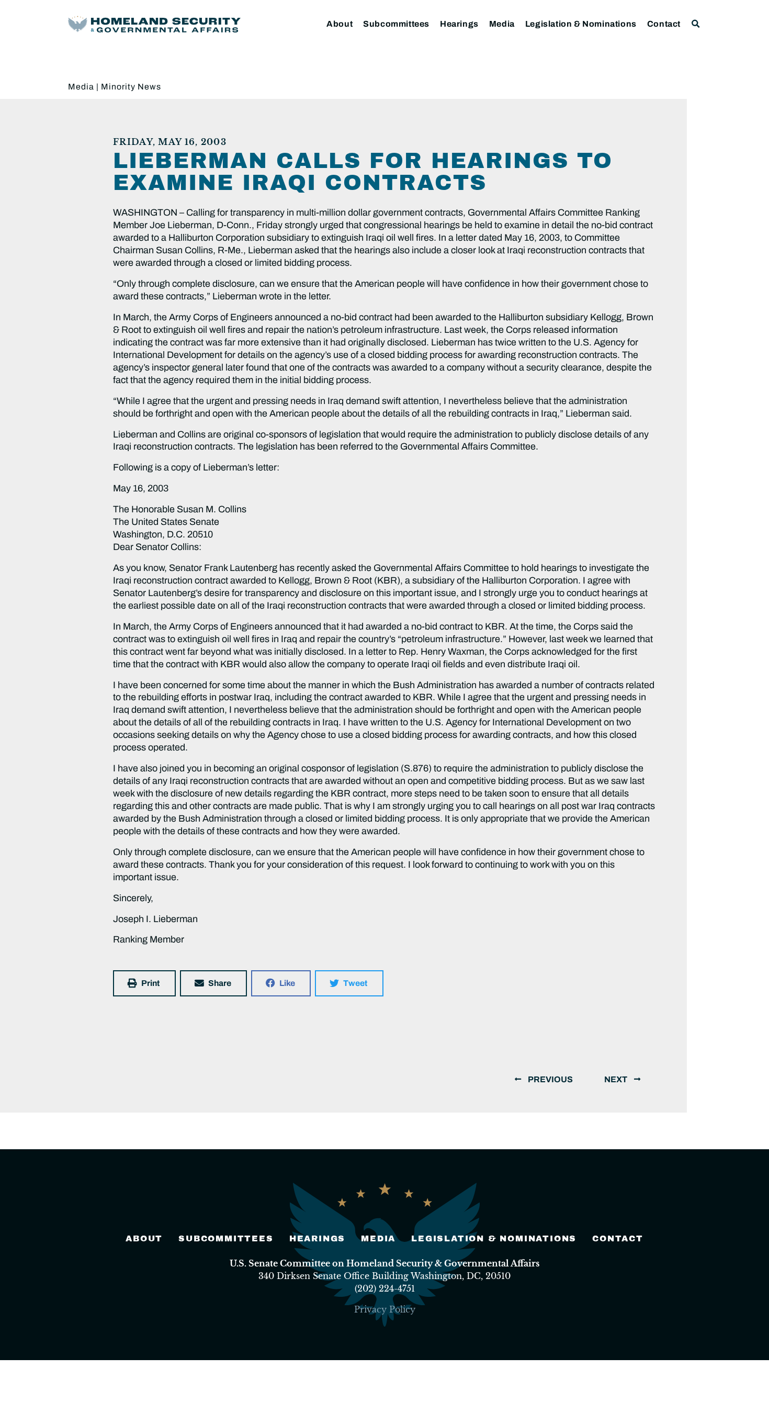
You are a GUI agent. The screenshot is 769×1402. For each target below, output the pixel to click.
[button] (696, 24)
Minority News (131, 86)
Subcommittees (396, 23)
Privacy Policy (384, 1309)
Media (502, 23)
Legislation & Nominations (581, 23)
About (339, 23)
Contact (664, 23)
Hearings (459, 23)
